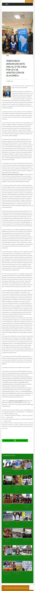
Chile (7, 55)
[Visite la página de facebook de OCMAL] (26, 1)
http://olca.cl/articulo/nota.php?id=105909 (12, 174)
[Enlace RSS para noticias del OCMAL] (32, 1)
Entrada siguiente (21, 440)
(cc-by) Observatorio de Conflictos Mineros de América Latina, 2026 (17, 588)
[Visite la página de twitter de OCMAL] (29, 1)
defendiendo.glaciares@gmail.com (17, 400)
